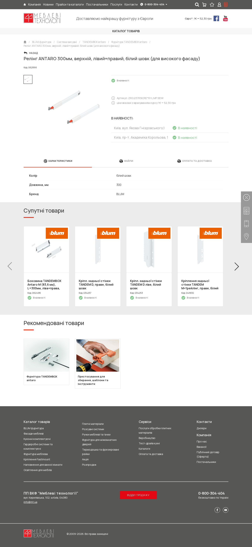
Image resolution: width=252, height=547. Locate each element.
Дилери (201, 428)
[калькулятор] (225, 4)
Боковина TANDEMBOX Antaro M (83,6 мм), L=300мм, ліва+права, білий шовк (44, 286)
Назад (33, 53)
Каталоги (144, 448)
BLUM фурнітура (34, 428)
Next (236, 266)
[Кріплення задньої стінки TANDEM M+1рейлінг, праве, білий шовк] (200, 249)
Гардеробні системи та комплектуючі (38, 446)
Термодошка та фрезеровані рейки (100, 452)
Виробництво (147, 438)
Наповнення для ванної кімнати (43, 464)
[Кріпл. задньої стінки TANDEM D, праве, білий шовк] (97, 249)
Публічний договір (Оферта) (208, 454)
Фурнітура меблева (36, 454)
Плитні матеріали (93, 424)
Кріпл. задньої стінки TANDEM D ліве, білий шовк (146, 284)
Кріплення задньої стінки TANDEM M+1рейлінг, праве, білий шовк (199, 286)
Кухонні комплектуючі (37, 439)
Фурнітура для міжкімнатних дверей (99, 442)
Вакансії (201, 447)
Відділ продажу (138, 495)
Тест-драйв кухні (149, 443)
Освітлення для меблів (38, 470)
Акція (85, 459)
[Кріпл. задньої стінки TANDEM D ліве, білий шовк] (149, 249)
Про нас (202, 441)
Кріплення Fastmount (37, 459)
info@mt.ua (30, 502)
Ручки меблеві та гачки (96, 434)
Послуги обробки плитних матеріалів (155, 430)
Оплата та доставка (151, 454)
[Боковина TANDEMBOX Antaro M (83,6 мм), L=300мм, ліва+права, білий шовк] (46, 249)
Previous (10, 266)
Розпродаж (89, 464)
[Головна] (25, 4)
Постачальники (206, 462)
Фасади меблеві (34, 433)
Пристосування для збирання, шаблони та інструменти (93, 380)
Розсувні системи (93, 429)
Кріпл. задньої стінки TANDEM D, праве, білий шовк (96, 284)
